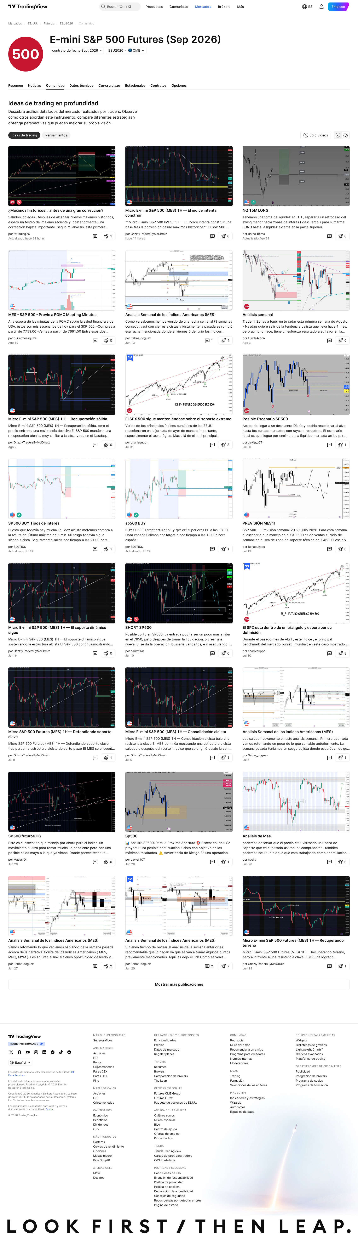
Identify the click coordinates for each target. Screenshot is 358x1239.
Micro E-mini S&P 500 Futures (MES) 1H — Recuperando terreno (293, 942)
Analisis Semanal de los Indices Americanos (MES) (288, 732)
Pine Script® (101, 1160)
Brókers (224, 7)
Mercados (203, 7)
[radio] (337, 135)
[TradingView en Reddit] (69, 1052)
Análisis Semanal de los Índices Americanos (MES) (170, 940)
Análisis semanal (258, 314)
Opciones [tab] (179, 85)
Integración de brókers (311, 1076)
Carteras (99, 1142)
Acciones (99, 1053)
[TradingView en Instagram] (36, 1052)
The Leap (160, 1080)
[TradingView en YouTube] (28, 1052)
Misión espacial (164, 1120)
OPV (96, 1129)
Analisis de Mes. (257, 836)
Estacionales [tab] (135, 85)
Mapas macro (102, 1155)
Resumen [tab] (15, 85)
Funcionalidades (165, 1040)
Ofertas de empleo (166, 1133)
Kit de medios (163, 1138)
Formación (237, 1080)
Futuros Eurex (163, 1098)
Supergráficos (102, 1040)
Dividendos (100, 1124)
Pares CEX (100, 1071)
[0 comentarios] (95, 236)
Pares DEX (100, 1076)
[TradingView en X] (11, 1052)
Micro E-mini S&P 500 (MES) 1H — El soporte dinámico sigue (57, 630)
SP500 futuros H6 (24, 836)
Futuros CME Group (167, 1093)
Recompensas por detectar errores (177, 1200)
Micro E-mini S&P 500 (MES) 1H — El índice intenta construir (170, 212)
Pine (96, 1080)
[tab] (24, 135)
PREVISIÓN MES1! (259, 523)
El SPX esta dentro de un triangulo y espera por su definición (287, 630)
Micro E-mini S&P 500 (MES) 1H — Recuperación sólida (57, 419)
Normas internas (241, 1058)
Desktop (99, 1177)
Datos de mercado (166, 1049)
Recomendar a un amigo (246, 1049)
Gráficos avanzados (309, 1054)
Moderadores (239, 1063)
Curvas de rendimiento (108, 1146)
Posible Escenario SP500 (265, 419)
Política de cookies (166, 1186)
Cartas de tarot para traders (173, 1155)
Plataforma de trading (310, 1058)
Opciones (99, 1151)
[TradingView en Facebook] (19, 1052)
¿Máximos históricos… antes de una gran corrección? (55, 210)
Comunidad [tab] (55, 85)
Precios (159, 1045)
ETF (95, 1057)
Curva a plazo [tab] (109, 85)
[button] (166, 6)
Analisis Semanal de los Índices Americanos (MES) (170, 314)
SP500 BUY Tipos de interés (33, 523)
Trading (235, 1076)
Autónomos (237, 1107)
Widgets (301, 1040)
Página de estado (166, 1205)
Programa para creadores (247, 1054)
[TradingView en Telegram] (53, 1052)
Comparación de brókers (171, 1076)
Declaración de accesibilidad (173, 1191)
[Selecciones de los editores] (130, 358)
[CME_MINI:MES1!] (129, 202)
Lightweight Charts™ (309, 1049)
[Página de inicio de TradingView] (27, 7)
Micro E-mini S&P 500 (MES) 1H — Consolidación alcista (175, 732)
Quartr (49, 1109)
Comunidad (179, 7)
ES (310, 7)
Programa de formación (312, 1085)
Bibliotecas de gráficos (311, 1045)
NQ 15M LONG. (256, 210)
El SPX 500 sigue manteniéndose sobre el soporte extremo (178, 419)
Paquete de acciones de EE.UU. (175, 1102)
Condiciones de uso (167, 1173)
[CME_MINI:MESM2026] (129, 306)
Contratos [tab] (158, 85)
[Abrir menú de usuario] (321, 6)
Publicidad (303, 1071)
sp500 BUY (135, 523)
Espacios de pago (242, 1111)
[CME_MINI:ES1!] (12, 202)
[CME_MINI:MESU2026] (246, 723)
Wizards (235, 1102)
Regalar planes (164, 1054)
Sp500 (131, 836)
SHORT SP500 (138, 627)
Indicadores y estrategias (247, 1098)
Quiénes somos (164, 1115)
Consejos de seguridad (169, 1196)
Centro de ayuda (165, 1129)
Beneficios (100, 1120)
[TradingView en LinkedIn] (44, 1052)
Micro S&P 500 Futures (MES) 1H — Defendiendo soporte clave (59, 734)
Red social (237, 1040)
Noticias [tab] (34, 85)
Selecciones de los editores (248, 1085)
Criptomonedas (103, 1067)
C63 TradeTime (164, 1160)
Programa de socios (309, 1080)
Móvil (96, 1173)
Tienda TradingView (167, 1151)
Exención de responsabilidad (173, 1177)
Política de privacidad (169, 1182)
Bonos (97, 1062)
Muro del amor (240, 1045)
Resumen (160, 1067)
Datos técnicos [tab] (81, 85)
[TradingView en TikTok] (61, 1052)
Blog (157, 1124)
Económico (100, 1115)
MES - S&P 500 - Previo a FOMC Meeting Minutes (52, 314)
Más (240, 7)
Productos (154, 7)
